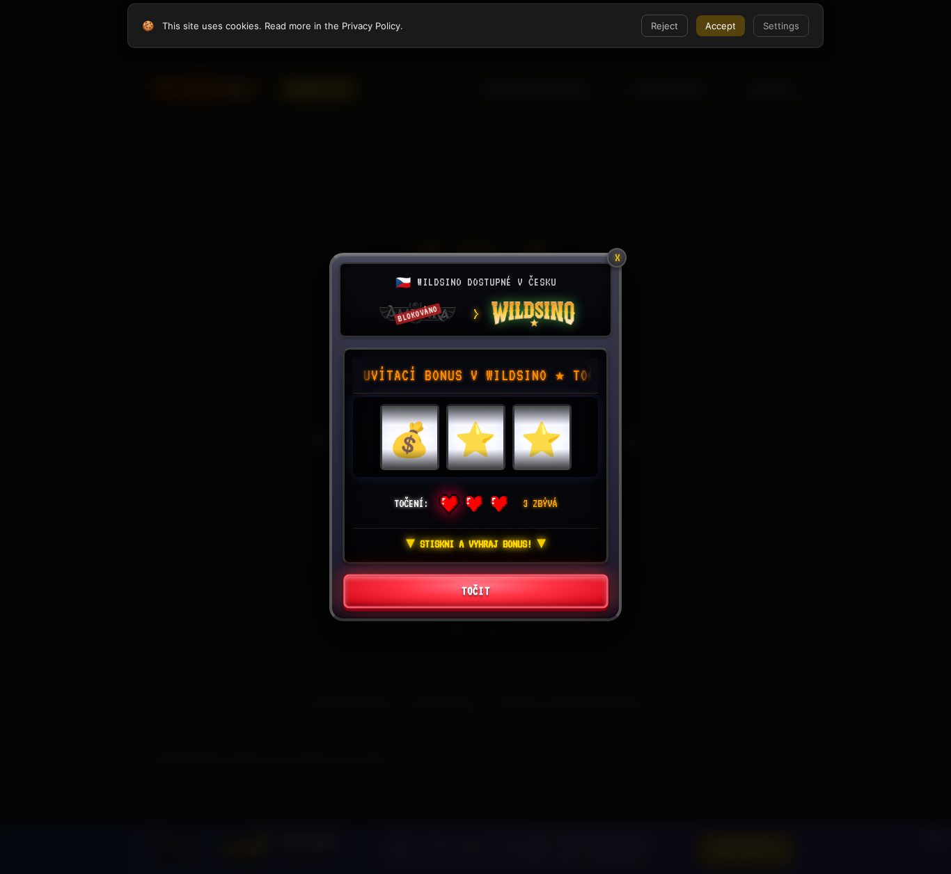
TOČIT (475, 591)
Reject (664, 25)
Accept (720, 25)
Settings (781, 25)
